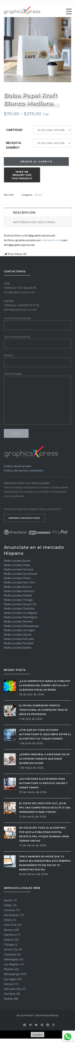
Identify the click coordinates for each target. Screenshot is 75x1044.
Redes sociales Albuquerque (21, 625)
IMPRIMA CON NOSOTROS (24, 518)
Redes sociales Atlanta (18, 595)
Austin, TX (10, 900)
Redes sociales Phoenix (18, 621)
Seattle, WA (11, 998)
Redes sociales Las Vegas (19, 630)
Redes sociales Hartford (19, 591)
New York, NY (13, 924)
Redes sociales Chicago (18, 599)
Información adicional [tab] (34, 222)
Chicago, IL (11, 944)
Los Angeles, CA (14, 964)
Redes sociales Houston (18, 569)
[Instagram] (53, 1025)
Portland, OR (12, 993)
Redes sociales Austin (17, 560)
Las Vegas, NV (13, 979)
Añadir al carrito (36, 161)
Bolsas (38, 194)
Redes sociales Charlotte (19, 608)
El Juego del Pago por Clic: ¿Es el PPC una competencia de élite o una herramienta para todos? (44, 807)
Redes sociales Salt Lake (19, 638)
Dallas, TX (10, 905)
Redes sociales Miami (17, 578)
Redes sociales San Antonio (21, 573)
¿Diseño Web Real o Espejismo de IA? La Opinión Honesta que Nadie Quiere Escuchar (44, 758)
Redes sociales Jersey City (20, 604)
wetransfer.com (51, 240)
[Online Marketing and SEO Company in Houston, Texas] (22, 10)
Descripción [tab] (24, 212)
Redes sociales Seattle (17, 647)
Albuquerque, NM (15, 974)
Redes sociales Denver (18, 634)
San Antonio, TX (14, 915)
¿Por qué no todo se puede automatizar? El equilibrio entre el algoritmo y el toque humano (45, 734)
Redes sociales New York (19, 582)
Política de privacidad (17, 466)
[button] (64, 22)
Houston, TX (12, 910)
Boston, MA (11, 929)
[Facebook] (24, 1025)
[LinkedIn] (47, 1025)
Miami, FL (10, 919)
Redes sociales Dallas (17, 565)
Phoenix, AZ (11, 969)
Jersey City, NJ (13, 949)
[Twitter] (30, 1025)
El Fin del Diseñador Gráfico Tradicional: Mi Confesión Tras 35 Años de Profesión (43, 710)
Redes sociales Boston (18, 586)
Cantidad (14, 130)
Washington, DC (14, 959)
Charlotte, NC (12, 954)
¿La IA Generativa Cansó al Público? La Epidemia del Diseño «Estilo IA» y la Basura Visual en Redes (44, 685)
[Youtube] (36, 1025)
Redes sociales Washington (21, 617)
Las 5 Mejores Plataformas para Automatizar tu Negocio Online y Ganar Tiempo (43, 783)
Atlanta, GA (11, 939)
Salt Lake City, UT (15, 988)
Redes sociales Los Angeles (21, 612)
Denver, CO (11, 984)
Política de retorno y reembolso (23, 470)
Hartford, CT (12, 934)
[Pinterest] (42, 1025)
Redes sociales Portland (18, 643)
